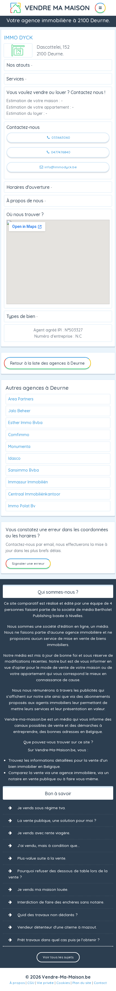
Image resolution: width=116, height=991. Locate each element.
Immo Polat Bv (21, 505)
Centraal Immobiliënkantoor (34, 494)
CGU (30, 983)
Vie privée (45, 983)
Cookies (63, 983)
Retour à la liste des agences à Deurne (47, 363)
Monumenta (19, 446)
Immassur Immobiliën (28, 482)
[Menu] (100, 8)
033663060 (60, 137)
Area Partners (21, 399)
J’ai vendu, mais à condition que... (48, 845)
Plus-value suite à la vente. (41, 858)
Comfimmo (18, 434)
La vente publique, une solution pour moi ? (56, 820)
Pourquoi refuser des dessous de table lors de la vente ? (58, 874)
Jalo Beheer (19, 410)
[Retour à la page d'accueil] (49, 7)
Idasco (14, 458)
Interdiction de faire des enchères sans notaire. (60, 902)
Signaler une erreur (28, 563)
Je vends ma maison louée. (42, 889)
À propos (17, 983)
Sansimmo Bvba (23, 470)
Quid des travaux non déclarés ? (47, 914)
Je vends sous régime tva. (41, 807)
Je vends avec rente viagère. (43, 832)
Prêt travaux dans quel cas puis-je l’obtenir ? (58, 939)
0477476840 (60, 152)
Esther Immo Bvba (25, 422)
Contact (100, 983)
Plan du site (81, 983)
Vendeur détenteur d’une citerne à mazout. (57, 927)
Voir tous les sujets (58, 957)
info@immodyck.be (60, 167)
